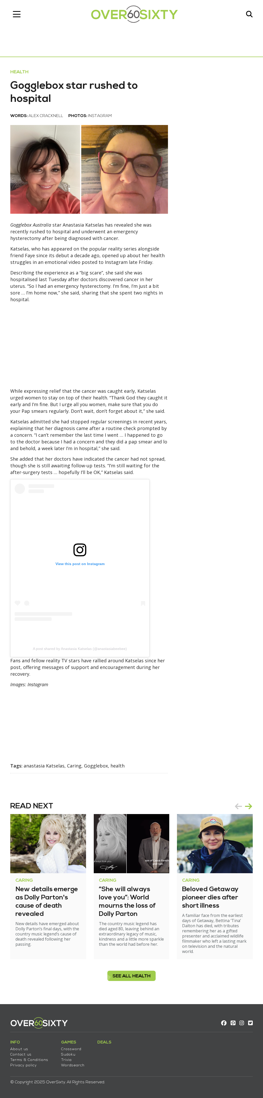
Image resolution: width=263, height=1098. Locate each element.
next (249, 806)
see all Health (131, 976)
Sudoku (68, 1055)
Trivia (66, 1060)
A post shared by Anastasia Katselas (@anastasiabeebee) (80, 649)
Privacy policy (23, 1065)
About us (19, 1049)
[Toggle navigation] (16, 14)
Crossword (71, 1049)
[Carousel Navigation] (243, 806)
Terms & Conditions (29, 1060)
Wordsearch (72, 1065)
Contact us (21, 1055)
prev (238, 806)
